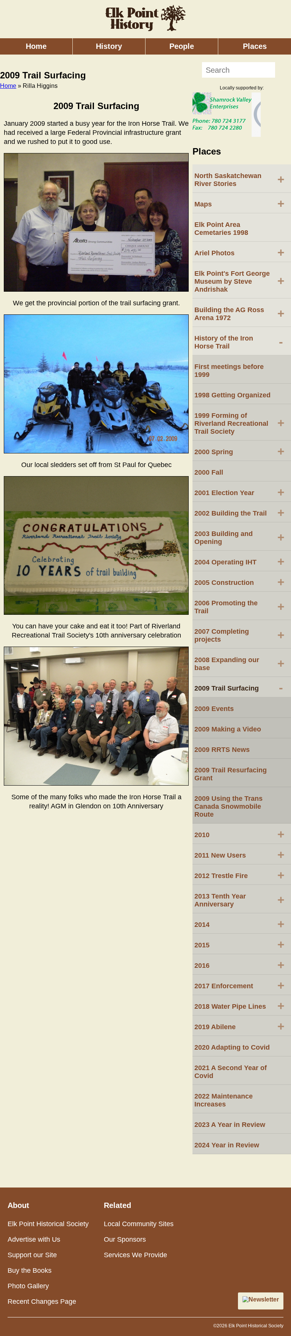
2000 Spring (239, 451)
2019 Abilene (239, 1026)
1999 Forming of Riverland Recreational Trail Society (239, 423)
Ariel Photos (239, 252)
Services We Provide (135, 1255)
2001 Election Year (239, 492)
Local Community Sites (139, 1224)
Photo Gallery (28, 1286)
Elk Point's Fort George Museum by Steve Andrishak (239, 281)
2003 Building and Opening (239, 537)
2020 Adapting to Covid (232, 1047)
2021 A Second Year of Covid (230, 1072)
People (181, 46)
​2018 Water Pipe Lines (239, 1006)
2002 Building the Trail (239, 512)
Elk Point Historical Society (48, 1224)
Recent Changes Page (42, 1301)
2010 (239, 834)
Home (36, 46)
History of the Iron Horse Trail (238, 342)
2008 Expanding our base (239, 664)
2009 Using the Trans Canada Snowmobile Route (228, 806)
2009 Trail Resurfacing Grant (230, 774)
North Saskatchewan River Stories (239, 180)
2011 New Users (239, 854)
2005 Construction (239, 582)
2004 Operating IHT (239, 561)
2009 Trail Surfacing (238, 687)
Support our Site (32, 1255)
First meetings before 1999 (229, 370)
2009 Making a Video (227, 729)
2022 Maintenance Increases (223, 1100)
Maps (239, 203)
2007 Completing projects (239, 635)
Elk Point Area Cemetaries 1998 (221, 228)
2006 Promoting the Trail (239, 607)
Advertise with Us (34, 1239)
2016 (239, 965)
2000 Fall (208, 472)
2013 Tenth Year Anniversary (239, 900)
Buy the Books (30, 1270)
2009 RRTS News (222, 749)
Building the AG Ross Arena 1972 (239, 314)
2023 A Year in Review (229, 1124)
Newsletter (264, 1299)
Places (255, 46)
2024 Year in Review (226, 1145)
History (109, 46)
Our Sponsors (125, 1239)
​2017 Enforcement (239, 985)
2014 (239, 924)
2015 (239, 944)
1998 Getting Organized (232, 395)
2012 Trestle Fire (239, 875)
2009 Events (214, 709)
